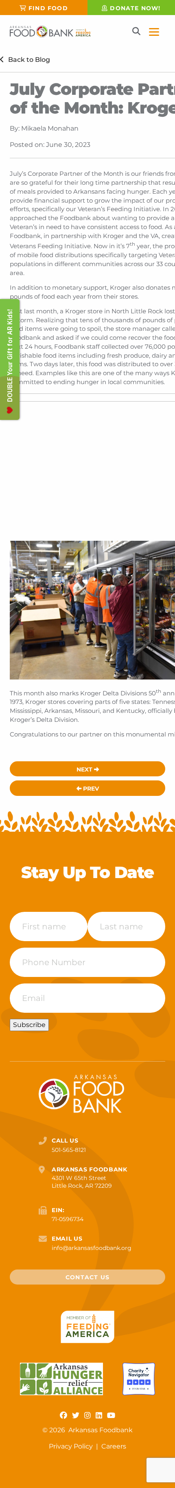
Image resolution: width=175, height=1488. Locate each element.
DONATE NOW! (135, 8)
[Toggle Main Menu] (154, 31)
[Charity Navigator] (138, 1379)
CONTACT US (87, 1277)
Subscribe (29, 1025)
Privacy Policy (71, 1446)
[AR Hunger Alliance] (61, 1379)
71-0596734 (67, 1219)
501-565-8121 (69, 1150)
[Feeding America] (88, 1327)
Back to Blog (28, 59)
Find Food (48, 8)
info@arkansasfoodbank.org (91, 1248)
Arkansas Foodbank (100, 1430)
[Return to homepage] (50, 31)
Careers (113, 1446)
